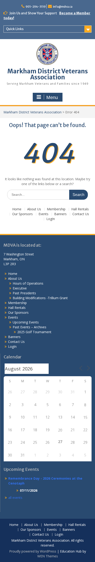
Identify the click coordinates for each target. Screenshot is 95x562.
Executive (20, 288)
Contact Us (80, 214)
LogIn (50, 218)
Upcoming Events (26, 322)
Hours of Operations (28, 283)
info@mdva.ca (62, 6)
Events (43, 214)
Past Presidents (24, 293)
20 (60, 430)
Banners (60, 214)
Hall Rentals (80, 209)
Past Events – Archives (29, 327)
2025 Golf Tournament (34, 332)
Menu (52, 97)
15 (85, 417)
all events (15, 497)
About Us (34, 209)
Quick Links (15, 29)
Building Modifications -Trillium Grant (40, 298)
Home (16, 209)
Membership (56, 209)
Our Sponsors (22, 214)
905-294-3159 (36, 6)
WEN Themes (47, 556)
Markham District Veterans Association (47, 74)
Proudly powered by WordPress (32, 551)
